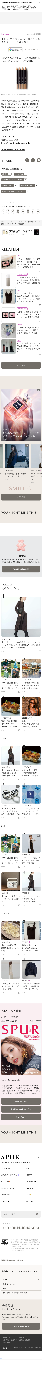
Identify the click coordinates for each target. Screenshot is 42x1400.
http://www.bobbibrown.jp (14, 143)
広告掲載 (21, 1337)
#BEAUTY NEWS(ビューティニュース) (13, 191)
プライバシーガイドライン (10, 1340)
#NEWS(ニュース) (7, 185)
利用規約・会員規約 (24, 1340)
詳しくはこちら (28, 10)
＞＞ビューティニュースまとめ (13, 149)
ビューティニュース (20, 222)
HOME (3, 222)
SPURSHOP (6, 1343)
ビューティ (10, 222)
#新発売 (4, 174)
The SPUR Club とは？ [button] (21, 569)
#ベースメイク (19, 174)
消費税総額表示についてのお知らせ (12, 1260)
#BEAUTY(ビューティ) (27, 185)
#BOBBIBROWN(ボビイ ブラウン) (12, 180)
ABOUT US (6, 1337)
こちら (22, 1251)
